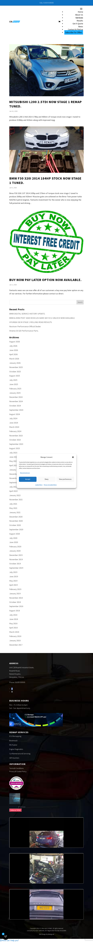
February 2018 (15, 636)
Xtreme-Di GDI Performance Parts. (24, 330)
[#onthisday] (46, 832)
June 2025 (13, 384)
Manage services (25, 473)
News (80, 26)
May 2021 (13, 508)
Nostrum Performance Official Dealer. (25, 326)
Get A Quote (78, 23)
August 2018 (14, 610)
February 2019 (15, 589)
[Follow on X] (12, 691)
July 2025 (13, 380)
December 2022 (15, 474)
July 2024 (13, 418)
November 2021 (16, 499)
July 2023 (13, 452)
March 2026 (14, 358)
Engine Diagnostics (16, 749)
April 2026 (13, 354)
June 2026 (13, 350)
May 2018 (13, 623)
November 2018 (16, 598)
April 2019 (13, 585)
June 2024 (13, 422)
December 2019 (15, 555)
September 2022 (16, 482)
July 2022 (13, 486)
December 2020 (15, 516)
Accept (27, 479)
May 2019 (13, 580)
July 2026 (13, 346)
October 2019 (15, 563)
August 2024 (14, 414)
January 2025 (15, 393)
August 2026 (14, 341)
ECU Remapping (15, 736)
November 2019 (16, 559)
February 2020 (15, 546)
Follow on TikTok (15, 810)
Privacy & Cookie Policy (50, 484)
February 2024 (15, 431)
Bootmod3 (13, 740)
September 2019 (16, 568)
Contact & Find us (75, 29)
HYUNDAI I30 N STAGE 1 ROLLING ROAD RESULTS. (30, 322)
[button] (73, 457)
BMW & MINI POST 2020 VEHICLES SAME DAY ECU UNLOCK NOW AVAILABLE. (42, 318)
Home (80, 12)
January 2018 (15, 640)
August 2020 (14, 533)
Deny (46, 479)
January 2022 (15, 495)
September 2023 (16, 444)
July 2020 (13, 538)
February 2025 (15, 388)
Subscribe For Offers (73, 32)
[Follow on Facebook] (12, 688)
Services (79, 17)
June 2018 (13, 619)
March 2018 (14, 632)
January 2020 (15, 551)
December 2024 (15, 397)
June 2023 (13, 457)
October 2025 (15, 371)
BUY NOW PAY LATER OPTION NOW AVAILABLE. (45, 280)
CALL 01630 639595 (46, 3)
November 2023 (16, 435)
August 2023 (14, 448)
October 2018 (15, 602)
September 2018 (16, 606)
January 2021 (15, 512)
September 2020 (16, 529)
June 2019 (13, 576)
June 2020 (13, 542)
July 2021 (13, 504)
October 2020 (15, 525)
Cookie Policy (39, 484)
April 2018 (13, 627)
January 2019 (15, 593)
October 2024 (15, 405)
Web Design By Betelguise (46, 934)
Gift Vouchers (14, 758)
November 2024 (16, 401)
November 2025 (16, 367)
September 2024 (16, 410)
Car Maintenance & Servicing (19, 753)
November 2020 (16, 521)
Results (80, 20)
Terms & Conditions (16, 768)
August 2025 (14, 375)
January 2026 (15, 363)
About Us (79, 14)
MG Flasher (13, 745)
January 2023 (15, 469)
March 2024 (14, 427)
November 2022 (16, 478)
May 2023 (13, 461)
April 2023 (13, 465)
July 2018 (13, 615)
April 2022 (13, 491)
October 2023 (15, 439)
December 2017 (15, 645)
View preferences (65, 479)
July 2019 (13, 572)
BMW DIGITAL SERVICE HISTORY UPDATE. (27, 313)
